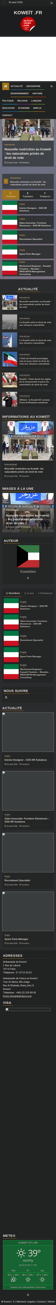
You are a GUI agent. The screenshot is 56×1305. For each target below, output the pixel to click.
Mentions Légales (25, 1301)
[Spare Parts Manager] (9, 252)
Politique (8, 101)
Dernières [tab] (11, 196)
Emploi (37, 108)
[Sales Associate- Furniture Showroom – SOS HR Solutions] (9, 222)
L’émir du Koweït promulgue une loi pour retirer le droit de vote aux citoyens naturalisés (34, 361)
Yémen (51, 1301)
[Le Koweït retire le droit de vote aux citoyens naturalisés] (9, 321)
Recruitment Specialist (30, 239)
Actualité (17, 86)
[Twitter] (28, 578)
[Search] (51, 86)
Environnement (20, 93)
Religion (22, 101)
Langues (36, 101)
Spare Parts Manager (29, 254)
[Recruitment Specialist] (9, 237)
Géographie (33, 86)
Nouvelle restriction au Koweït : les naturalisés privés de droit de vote (27, 153)
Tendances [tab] (45, 196)
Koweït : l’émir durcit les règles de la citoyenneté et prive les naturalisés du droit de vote (35, 382)
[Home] (5, 86)
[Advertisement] (28, 59)
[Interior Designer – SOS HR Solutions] (9, 207)
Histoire (37, 93)
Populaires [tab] (28, 196)
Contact (7, 115)
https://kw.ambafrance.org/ (17, 996)
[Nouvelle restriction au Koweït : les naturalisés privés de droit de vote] (28, 121)
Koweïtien (25, 163)
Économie (24, 108)
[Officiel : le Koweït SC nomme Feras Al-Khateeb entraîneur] (9, 399)
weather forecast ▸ (28, 1287)
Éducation (8, 108)
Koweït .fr (28, 12)
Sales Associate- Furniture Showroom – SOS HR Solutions (33, 624)
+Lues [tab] (30, 593)
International (15, 178)
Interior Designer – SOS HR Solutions (25, 760)
